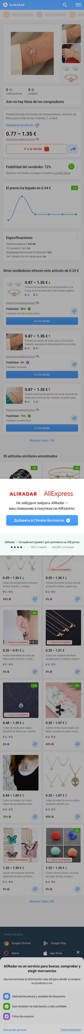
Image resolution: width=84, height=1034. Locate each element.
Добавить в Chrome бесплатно (39, 520)
